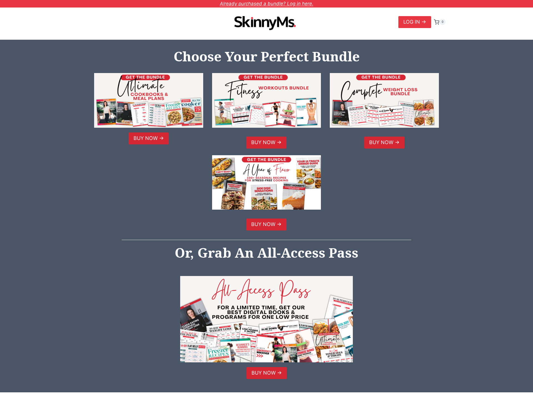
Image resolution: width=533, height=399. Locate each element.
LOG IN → (414, 22)
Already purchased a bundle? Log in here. (266, 3)
